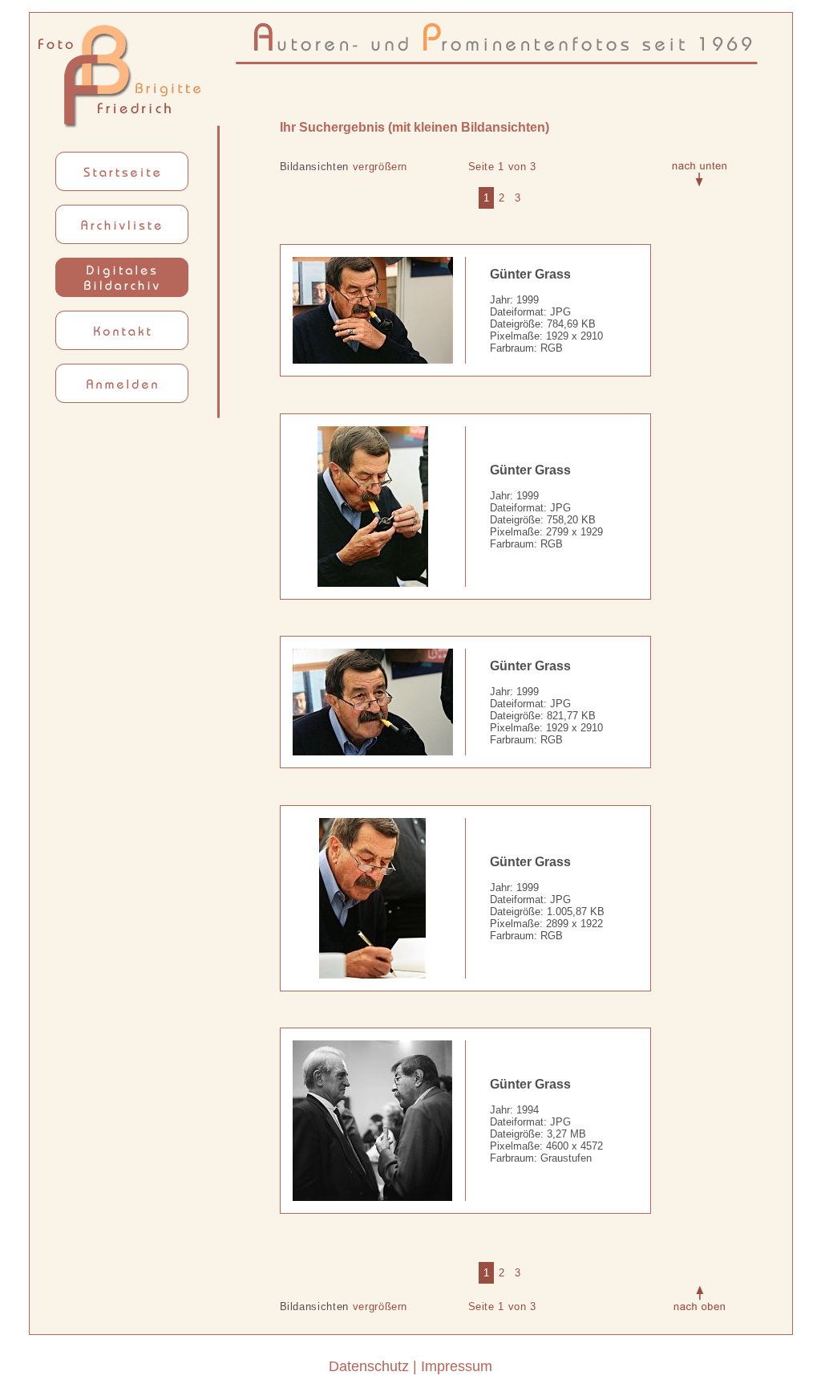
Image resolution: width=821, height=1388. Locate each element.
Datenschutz (369, 1366)
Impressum (456, 1366)
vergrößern (380, 167)
